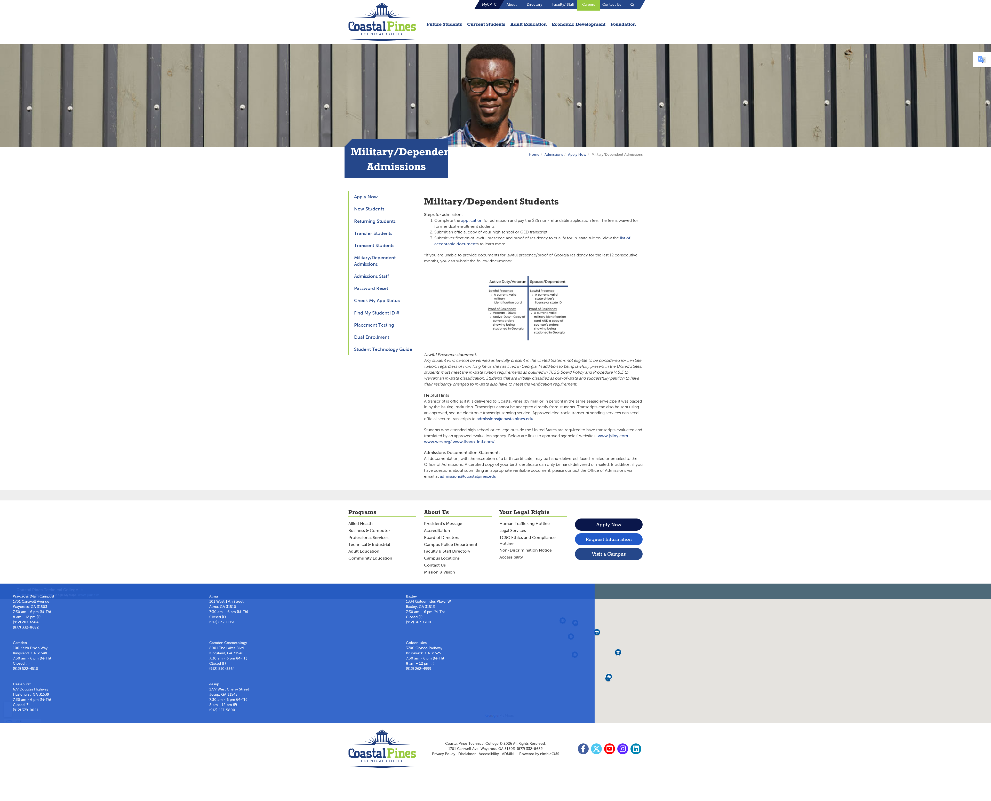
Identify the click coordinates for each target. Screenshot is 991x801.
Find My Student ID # (376, 313)
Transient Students (374, 245)
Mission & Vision (439, 572)
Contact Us (611, 4)
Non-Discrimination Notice (525, 550)
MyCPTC (489, 4)
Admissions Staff (371, 276)
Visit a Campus (609, 554)
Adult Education (528, 24)
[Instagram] (623, 750)
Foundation (623, 24)
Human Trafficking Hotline (524, 523)
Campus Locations (442, 558)
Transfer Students (373, 233)
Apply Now (577, 154)
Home (534, 154)
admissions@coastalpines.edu (505, 419)
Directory (534, 4)
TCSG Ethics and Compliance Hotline (527, 540)
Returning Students (375, 221)
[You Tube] (610, 750)
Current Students (486, 24)
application (472, 220)
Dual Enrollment (371, 337)
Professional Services (368, 537)
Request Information (609, 539)
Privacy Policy (443, 754)
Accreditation (437, 530)
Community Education (370, 558)
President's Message (443, 523)
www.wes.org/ (438, 441)
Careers (588, 4)
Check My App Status (377, 300)
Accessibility (511, 557)
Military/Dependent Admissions (375, 261)
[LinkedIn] (636, 750)
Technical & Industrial (369, 544)
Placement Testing (374, 325)
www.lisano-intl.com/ (473, 441)
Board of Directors (441, 537)
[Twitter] (597, 750)
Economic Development (578, 24)
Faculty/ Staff (563, 4)
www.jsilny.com (613, 436)
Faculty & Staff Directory (447, 551)
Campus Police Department (450, 544)
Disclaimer (467, 754)
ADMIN (508, 754)
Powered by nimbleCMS (539, 754)
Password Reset (371, 288)
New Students (369, 208)
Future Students (444, 24)
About (512, 4)
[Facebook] (584, 750)
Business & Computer (369, 530)
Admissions (554, 154)
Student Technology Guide (383, 349)
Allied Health (360, 523)
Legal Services (512, 530)
